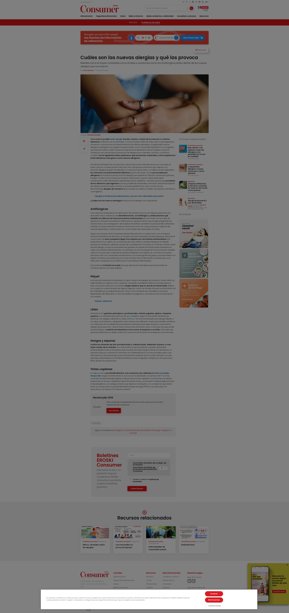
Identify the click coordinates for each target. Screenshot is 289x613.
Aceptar (214, 594)
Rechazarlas (214, 600)
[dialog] (149, 599)
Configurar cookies (214, 605)
